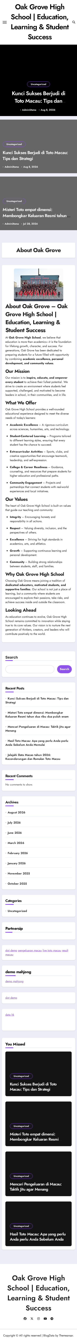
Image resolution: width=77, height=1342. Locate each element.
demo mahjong (14, 981)
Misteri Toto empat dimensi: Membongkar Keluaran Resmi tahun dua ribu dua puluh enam (34, 215)
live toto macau (52, 950)
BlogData (48, 1335)
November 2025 (19, 874)
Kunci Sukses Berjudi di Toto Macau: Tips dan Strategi (38, 100)
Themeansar (66, 1335)
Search (11, 657)
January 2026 (17, 863)
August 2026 (16, 812)
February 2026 (18, 853)
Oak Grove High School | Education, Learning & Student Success (40, 22)
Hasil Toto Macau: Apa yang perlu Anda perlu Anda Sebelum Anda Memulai (36, 743)
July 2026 (14, 823)
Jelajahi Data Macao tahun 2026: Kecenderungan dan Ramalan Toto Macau (32, 757)
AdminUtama (29, 110)
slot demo (11, 950)
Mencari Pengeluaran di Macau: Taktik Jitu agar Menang (38, 729)
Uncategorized (38, 84)
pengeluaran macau (30, 950)
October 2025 (17, 884)
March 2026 (16, 843)
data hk (9, 1015)
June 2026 (15, 833)
